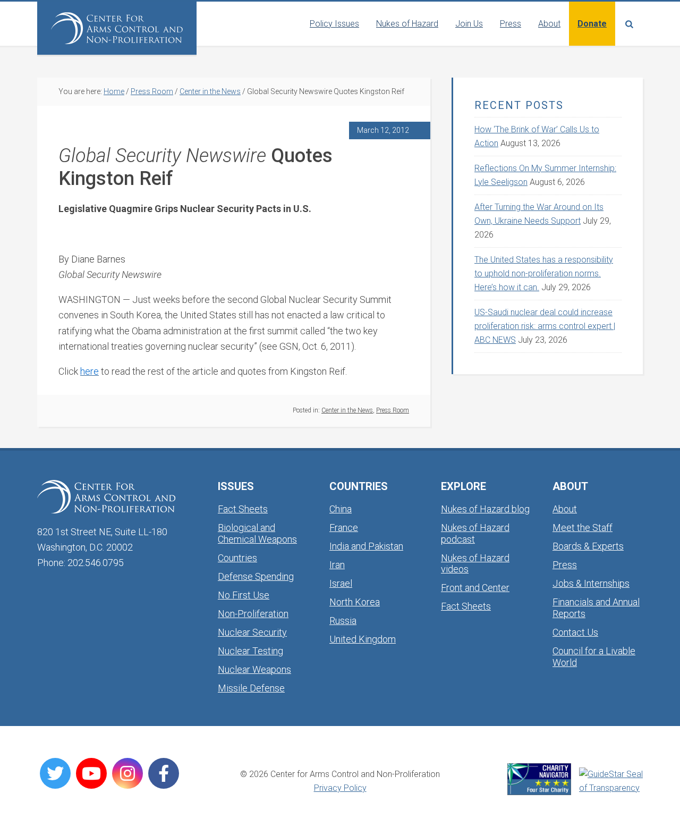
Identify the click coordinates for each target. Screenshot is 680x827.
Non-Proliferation (253, 613)
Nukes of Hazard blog (485, 508)
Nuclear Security (252, 632)
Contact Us (575, 632)
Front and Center (475, 587)
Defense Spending (256, 576)
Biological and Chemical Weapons (257, 533)
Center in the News (347, 410)
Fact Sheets (243, 508)
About (564, 508)
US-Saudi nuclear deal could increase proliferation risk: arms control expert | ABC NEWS (544, 326)
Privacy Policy (340, 788)
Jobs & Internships (591, 583)
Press (564, 564)
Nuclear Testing (250, 650)
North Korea (354, 601)
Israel (340, 583)
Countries (237, 557)
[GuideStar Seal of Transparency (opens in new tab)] (611, 781)
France (343, 527)
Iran (337, 564)
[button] (629, 24)
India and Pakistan (366, 546)
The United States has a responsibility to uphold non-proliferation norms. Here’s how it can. (543, 273)
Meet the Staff (582, 527)
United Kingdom (362, 639)
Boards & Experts (588, 546)
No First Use (243, 595)
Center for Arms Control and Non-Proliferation (117, 28)
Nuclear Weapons (254, 669)
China (340, 508)
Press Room (392, 410)
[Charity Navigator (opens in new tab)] (539, 779)
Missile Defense (251, 688)
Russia (342, 620)
